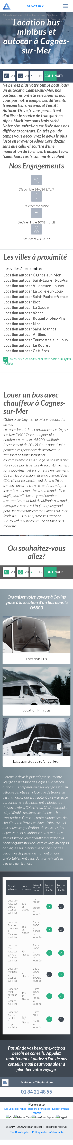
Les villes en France (15, 1108)
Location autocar (32, 275)
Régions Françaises (39, 1108)
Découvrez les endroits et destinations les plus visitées (37, 361)
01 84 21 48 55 (36, 1092)
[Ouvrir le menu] (65, 6)
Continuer (50, 76)
